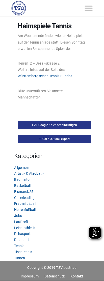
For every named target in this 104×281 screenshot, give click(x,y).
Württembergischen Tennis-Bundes (45, 76)
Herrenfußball (25, 210)
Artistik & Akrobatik (29, 173)
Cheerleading (24, 198)
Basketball (22, 186)
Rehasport (22, 234)
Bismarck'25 (23, 192)
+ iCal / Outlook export (54, 139)
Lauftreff (21, 222)
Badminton (23, 179)
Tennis (19, 246)
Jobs (18, 216)
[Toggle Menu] (89, 8)
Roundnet (22, 240)
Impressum (30, 276)
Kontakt (76, 276)
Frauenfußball (25, 204)
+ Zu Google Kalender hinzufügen (54, 125)
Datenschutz (54, 276)
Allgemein (21, 168)
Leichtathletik (24, 228)
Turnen (19, 258)
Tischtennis (23, 252)
